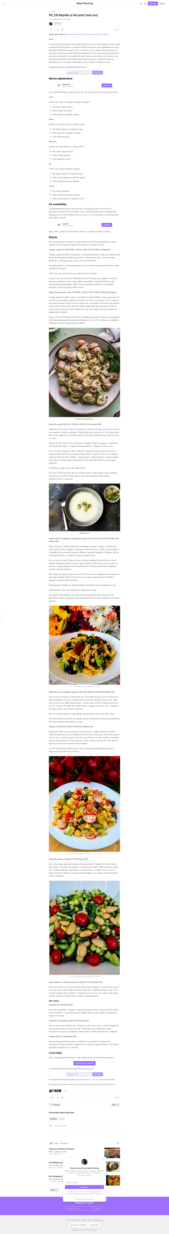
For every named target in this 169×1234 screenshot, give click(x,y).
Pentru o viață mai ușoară (57, 1152)
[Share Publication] (145, 3)
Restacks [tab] (62, 1119)
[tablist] (57, 1119)
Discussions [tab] (64, 1143)
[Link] (46, 78)
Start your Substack (79, 1225)
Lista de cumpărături (93, 34)
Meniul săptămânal (75, 34)
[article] (84, 1153)
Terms (89, 1220)
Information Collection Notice (84, 1193)
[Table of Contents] (2, 617)
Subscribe (152, 4)
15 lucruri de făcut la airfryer (61, 1149)
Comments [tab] (53, 1119)
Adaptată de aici (84, 533)
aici (115, 1084)
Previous (56, 1105)
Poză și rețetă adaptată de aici (84, 419)
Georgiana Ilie (58, 23)
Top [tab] (51, 1143)
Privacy (83, 1220)
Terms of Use (94, 1191)
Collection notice (97, 1220)
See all (52, 1190)
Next (114, 1105)
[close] (103, 1159)
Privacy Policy (99, 1193)
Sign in (162, 4)
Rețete (106, 34)
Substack (75, 1230)
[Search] (141, 3)
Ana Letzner (93, 1079)
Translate (53, 11)
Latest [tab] (56, 1143)
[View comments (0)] (58, 29)
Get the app (94, 1225)
